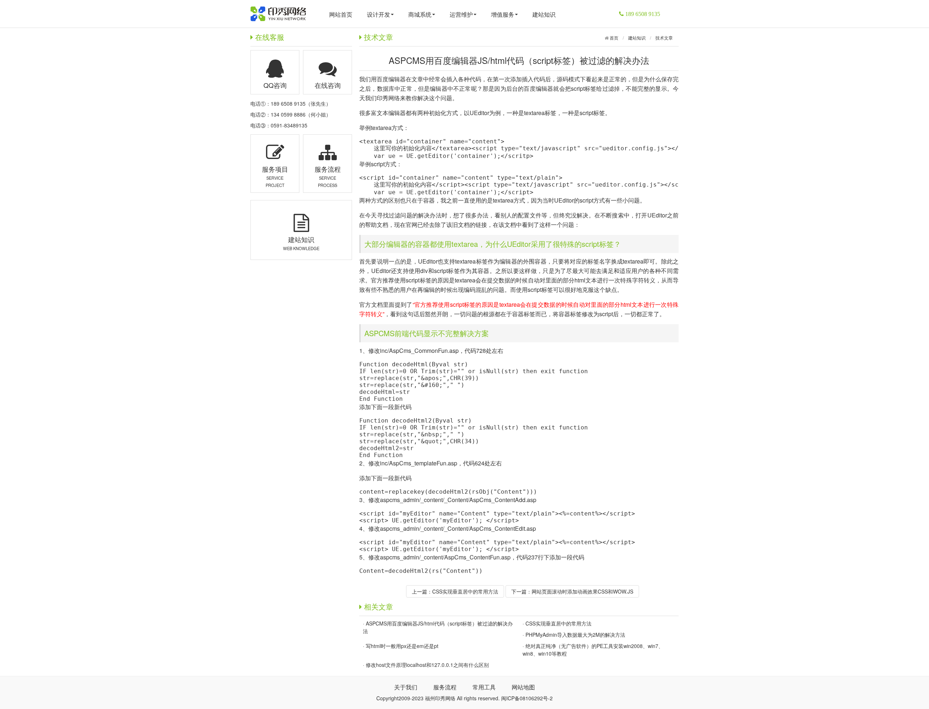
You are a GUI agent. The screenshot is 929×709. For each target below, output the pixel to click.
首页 (613, 37)
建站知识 (544, 14)
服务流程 (445, 687)
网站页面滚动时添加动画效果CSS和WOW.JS (582, 591)
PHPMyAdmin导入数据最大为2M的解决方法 (575, 634)
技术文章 (664, 37)
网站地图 (523, 687)
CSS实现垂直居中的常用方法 (465, 591)
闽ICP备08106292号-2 (527, 698)
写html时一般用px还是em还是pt (402, 645)
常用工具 (484, 687)
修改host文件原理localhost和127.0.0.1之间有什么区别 (427, 664)
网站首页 (340, 14)
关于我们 (405, 687)
